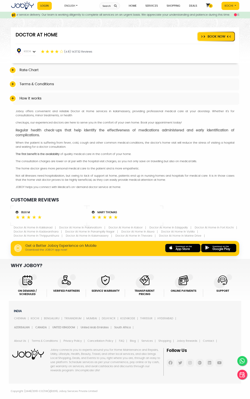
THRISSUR (146, 318)
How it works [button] (30, 98)
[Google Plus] (200, 363)
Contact (208, 341)
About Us (20, 341)
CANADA (41, 327)
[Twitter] (180, 363)
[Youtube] (219, 363)
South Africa (122, 327)
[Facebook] (170, 363)
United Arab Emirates (95, 327)
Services (151, 5)
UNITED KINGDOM (63, 327)
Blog (133, 341)
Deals (193, 5)
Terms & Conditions (45, 341)
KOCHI (229, 5)
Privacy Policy (72, 341)
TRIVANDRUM (72, 318)
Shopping (173, 5)
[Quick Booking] (242, 374)
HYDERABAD (165, 318)
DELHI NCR (108, 318)
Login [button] (44, 5)
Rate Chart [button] (29, 70)
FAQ (121, 341)
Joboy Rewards (187, 341)
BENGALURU (51, 318)
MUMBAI (91, 318)
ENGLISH (69, 5)
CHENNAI (20, 318)
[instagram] (190, 363)
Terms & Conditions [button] (37, 84)
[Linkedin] (209, 363)
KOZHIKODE (127, 318)
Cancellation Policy (100, 341)
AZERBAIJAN (22, 327)
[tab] (126, 70)
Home (133, 5)
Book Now (216, 36)
